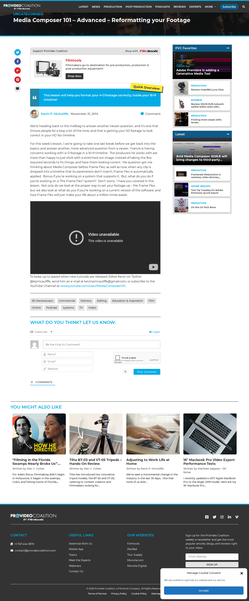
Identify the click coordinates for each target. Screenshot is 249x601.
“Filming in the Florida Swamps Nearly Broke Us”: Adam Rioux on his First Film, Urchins (37, 466)
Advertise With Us (80, 543)
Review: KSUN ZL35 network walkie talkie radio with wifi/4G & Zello (207, 107)
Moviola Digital (137, 565)
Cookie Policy (139, 593)
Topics (73, 554)
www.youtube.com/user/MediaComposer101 (92, 286)
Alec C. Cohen (35, 468)
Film (151, 300)
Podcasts (162, 6)
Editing (102, 300)
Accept (204, 590)
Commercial (67, 300)
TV (81, 307)
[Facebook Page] (207, 517)
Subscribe (229, 6)
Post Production (139, 6)
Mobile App (76, 549)
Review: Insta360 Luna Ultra (207, 89)
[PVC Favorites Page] (228, 48)
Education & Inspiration (127, 300)
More (209, 6)
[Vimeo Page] (236, 517)
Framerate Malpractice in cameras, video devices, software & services (206, 177)
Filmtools (133, 543)
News (96, 6)
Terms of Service (97, 593)
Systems (68, 307)
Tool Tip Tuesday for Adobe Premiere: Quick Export (207, 191)
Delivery (86, 300)
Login (156, 332)
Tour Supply (134, 554)
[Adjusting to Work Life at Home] (153, 434)
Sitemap (156, 593)
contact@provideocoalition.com (35, 550)
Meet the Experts (79, 560)
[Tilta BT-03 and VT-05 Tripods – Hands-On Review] (96, 434)
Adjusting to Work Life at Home (148, 462)
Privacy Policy (119, 593)
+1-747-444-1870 (24, 544)
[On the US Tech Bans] (181, 205)
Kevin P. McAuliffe (54, 114)
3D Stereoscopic (42, 300)
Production (113, 6)
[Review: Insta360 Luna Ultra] (181, 87)
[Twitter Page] (214, 517)
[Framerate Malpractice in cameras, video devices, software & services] (181, 174)
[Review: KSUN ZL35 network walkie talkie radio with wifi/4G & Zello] (181, 103)
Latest (83, 6)
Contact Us (76, 571)
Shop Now (74, 76)
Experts (195, 6)
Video (92, 307)
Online (36, 307)
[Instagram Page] (222, 517)
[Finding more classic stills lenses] (181, 119)
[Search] (244, 6)
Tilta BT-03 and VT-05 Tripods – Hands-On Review (95, 462)
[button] (242, 573)
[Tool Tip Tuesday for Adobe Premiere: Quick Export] (181, 189)
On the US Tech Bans (203, 207)
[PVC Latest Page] (228, 134)
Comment (153, 114)
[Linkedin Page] (229, 517)
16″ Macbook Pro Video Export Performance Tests (209, 462)
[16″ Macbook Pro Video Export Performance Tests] (210, 434)
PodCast (51, 307)
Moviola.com (135, 560)
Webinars (75, 565)
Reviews (180, 6)
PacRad (132, 549)
